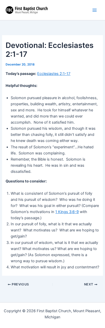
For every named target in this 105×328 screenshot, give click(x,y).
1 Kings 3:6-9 (67, 211)
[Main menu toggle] (94, 10)
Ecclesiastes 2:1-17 (53, 73)
